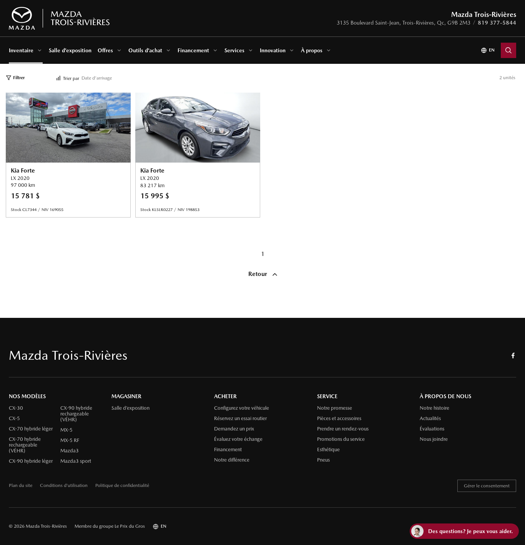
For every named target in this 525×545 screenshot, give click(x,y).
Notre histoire (434, 408)
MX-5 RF (69, 440)
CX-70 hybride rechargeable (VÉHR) (25, 445)
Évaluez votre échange (238, 439)
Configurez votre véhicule (241, 408)
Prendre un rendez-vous (343, 429)
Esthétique (328, 449)
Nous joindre (434, 439)
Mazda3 (69, 451)
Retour (258, 273)
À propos (311, 50)
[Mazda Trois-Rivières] (59, 18)
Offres (105, 50)
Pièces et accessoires (339, 418)
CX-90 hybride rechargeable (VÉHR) (76, 413)
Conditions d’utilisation (64, 485)
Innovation (273, 50)
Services (234, 50)
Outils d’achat (145, 50)
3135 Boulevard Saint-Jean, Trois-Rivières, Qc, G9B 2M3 (403, 22)
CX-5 (14, 418)
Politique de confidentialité (122, 485)
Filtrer (19, 77)
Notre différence (231, 460)
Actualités (430, 418)
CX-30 (16, 408)
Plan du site (20, 485)
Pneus (323, 460)
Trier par (71, 78)
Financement (193, 50)
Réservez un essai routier (240, 418)
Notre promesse (334, 408)
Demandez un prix (234, 429)
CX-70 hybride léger (31, 429)
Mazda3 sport (75, 461)
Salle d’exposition (70, 50)
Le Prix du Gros (130, 526)
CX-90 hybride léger (31, 461)
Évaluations (432, 429)
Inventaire (21, 50)
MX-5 (66, 430)
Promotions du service (341, 439)
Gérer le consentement (487, 486)
